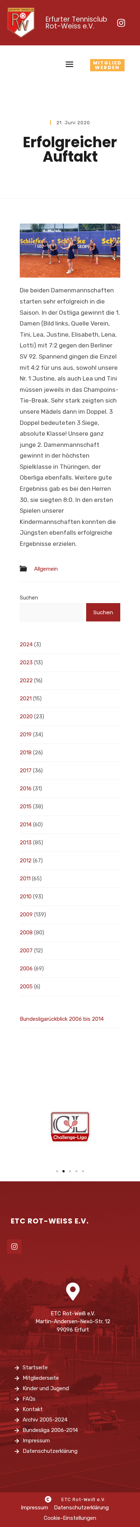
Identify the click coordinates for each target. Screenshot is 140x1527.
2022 (26, 680)
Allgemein (46, 569)
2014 (26, 824)
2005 (26, 986)
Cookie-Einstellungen (70, 1518)
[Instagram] (121, 23)
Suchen (29, 597)
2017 (26, 770)
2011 (25, 878)
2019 (26, 734)
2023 (26, 662)
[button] (57, 1171)
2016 (26, 788)
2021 (26, 698)
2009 (26, 914)
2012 (26, 860)
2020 (26, 716)
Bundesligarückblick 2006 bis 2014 (62, 1019)
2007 (26, 950)
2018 (26, 752)
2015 (26, 806)
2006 (26, 968)
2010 (26, 896)
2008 (26, 932)
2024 (26, 644)
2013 (26, 842)
